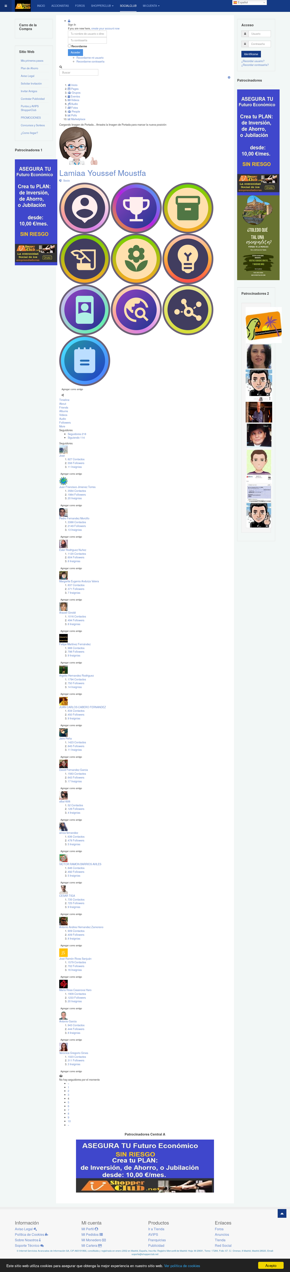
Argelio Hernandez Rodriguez (76, 675)
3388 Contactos (77, 522)
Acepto (270, 1265)
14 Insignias (75, 687)
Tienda (220, 1239)
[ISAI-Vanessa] (259, 488)
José (62, 455)
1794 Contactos (77, 679)
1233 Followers (77, 998)
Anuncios (222, 1234)
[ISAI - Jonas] (259, 462)
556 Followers (76, 463)
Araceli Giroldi (67, 612)
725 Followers (76, 903)
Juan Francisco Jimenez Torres (77, 487)
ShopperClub (101, 6)
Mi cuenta (150, 6)
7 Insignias (74, 593)
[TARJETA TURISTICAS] (264, 325)
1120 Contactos (77, 554)
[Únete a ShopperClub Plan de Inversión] (145, 1166)
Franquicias (157, 1239)
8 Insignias (74, 561)
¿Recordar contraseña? (255, 65)
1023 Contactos (77, 1057)
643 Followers (76, 777)
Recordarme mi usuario (90, 58)
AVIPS (153, 1234)
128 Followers (76, 809)
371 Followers (76, 589)
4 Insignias (74, 813)
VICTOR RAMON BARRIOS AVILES (80, 864)
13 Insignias (75, 530)
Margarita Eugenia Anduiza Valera (79, 581)
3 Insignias (74, 1064)
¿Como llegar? (29, 133)
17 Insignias (75, 781)
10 (69, 1121)
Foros (80, 6)
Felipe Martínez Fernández (75, 644)
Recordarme (79, 46)
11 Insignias (75, 467)
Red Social (223, 1245)
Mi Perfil (88, 1228)
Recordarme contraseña (90, 61)
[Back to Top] (282, 1213)
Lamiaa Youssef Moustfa (102, 172)
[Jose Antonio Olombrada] (36, 212)
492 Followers (76, 872)
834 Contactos (76, 711)
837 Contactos (76, 585)
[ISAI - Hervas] (259, 382)
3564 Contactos (77, 491)
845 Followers (76, 746)
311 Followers (76, 1060)
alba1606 (64, 801)
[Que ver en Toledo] (258, 237)
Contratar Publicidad (33, 99)
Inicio (41, 6)
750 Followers (76, 683)
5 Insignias (74, 844)
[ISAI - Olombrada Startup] (258, 142)
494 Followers (76, 620)
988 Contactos (76, 648)
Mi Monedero (92, 1239)
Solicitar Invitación (31, 83)
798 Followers (76, 651)
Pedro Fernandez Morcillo (74, 518)
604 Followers (76, 557)
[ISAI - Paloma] (259, 356)
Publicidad (156, 1245)
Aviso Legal (27, 76)
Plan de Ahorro (29, 68)
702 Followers (76, 966)
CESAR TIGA (67, 896)
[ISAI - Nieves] (259, 435)
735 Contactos (76, 899)
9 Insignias (74, 655)
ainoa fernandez (68, 833)
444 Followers (76, 1029)
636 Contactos (76, 836)
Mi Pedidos (90, 1234)
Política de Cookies (30, 1234)
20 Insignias (75, 498)
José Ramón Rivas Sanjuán (75, 959)
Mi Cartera (90, 1245)
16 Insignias (75, 970)
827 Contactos (76, 459)
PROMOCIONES (31, 118)
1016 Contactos (77, 616)
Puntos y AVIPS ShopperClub (30, 108)
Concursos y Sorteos (33, 125)
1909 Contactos (77, 994)
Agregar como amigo (72, 389)
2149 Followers (77, 526)
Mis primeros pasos (32, 61)
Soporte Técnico (27, 1245)
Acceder (75, 52)
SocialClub (128, 6)
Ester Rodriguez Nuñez (72, 550)
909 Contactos (76, 931)
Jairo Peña (65, 738)
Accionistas (60, 6)
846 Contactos (76, 868)
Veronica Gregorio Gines (73, 1053)
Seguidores (77, 434)
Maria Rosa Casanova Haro (75, 990)
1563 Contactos (77, 774)
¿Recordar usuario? (253, 61)
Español (242, 2)
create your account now (105, 28)
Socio (66, 180)
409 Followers (76, 935)
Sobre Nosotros (27, 1239)
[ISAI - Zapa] (259, 515)
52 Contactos (75, 805)
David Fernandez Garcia (73, 770)
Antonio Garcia (68, 1021)
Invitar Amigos (29, 91)
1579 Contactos (77, 962)
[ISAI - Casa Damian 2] (259, 409)
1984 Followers (77, 494)
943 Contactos (76, 1025)
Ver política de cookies (182, 1265)
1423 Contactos (77, 742)
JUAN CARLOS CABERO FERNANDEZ (82, 707)
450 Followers (76, 714)
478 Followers (76, 840)
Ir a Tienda (156, 1228)
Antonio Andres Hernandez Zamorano (81, 927)
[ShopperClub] (23, 6)
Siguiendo (76, 437)
